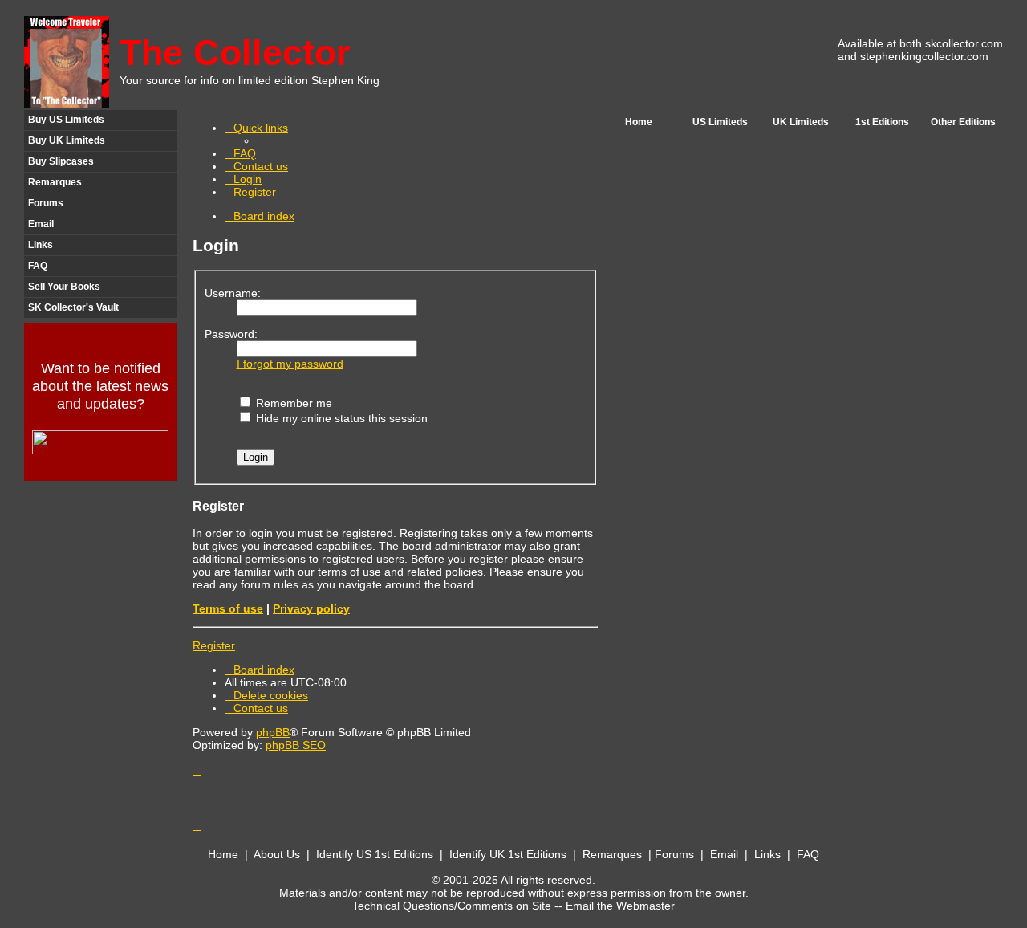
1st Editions (882, 122)
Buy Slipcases (61, 161)
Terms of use (228, 608)
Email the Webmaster (620, 905)
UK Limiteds (801, 122)
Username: (233, 293)
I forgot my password (290, 363)
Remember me (292, 403)
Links (40, 244)
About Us (277, 854)
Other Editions (963, 122)
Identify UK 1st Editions (507, 854)
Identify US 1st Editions (374, 854)
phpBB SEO (296, 745)
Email (41, 224)
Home (638, 122)
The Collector (235, 52)
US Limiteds (720, 122)
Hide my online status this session (340, 418)
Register (214, 645)
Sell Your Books (64, 286)
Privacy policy (311, 608)
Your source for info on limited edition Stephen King (250, 80)
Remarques (55, 182)
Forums (45, 203)
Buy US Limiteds (66, 119)
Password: (231, 334)
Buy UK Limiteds (66, 140)
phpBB (273, 732)
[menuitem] (240, 153)
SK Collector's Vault (73, 307)
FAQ (37, 265)
